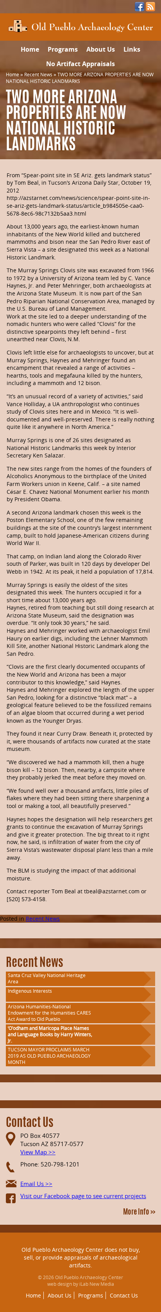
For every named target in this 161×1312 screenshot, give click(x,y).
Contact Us (124, 1295)
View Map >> (37, 1152)
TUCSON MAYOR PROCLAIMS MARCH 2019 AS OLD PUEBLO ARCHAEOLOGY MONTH (49, 1055)
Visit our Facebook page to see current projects (83, 1196)
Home (30, 49)
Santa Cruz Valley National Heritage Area (47, 978)
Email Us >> (36, 1184)
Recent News (38, 74)
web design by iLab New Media (80, 1284)
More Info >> (139, 1212)
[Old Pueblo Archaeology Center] (80, 25)
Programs (63, 49)
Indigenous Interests (30, 991)
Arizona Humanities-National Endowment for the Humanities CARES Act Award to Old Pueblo (49, 1012)
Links (131, 49)
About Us (100, 49)
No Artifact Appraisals (80, 63)
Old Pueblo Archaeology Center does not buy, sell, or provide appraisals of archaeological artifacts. (80, 1257)
